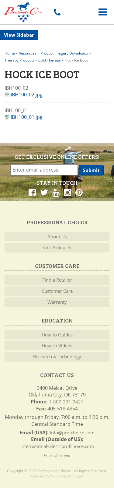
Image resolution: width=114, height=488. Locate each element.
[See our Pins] (79, 192)
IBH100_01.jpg (27, 117)
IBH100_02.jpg (27, 95)
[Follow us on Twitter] (44, 192)
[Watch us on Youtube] (56, 192)
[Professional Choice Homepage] (23, 11)
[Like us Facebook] (32, 192)
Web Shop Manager (67, 476)
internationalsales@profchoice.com (57, 446)
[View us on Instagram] (67, 192)
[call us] (57, 12)
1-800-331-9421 (66, 402)
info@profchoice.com (72, 433)
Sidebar (25, 35)
